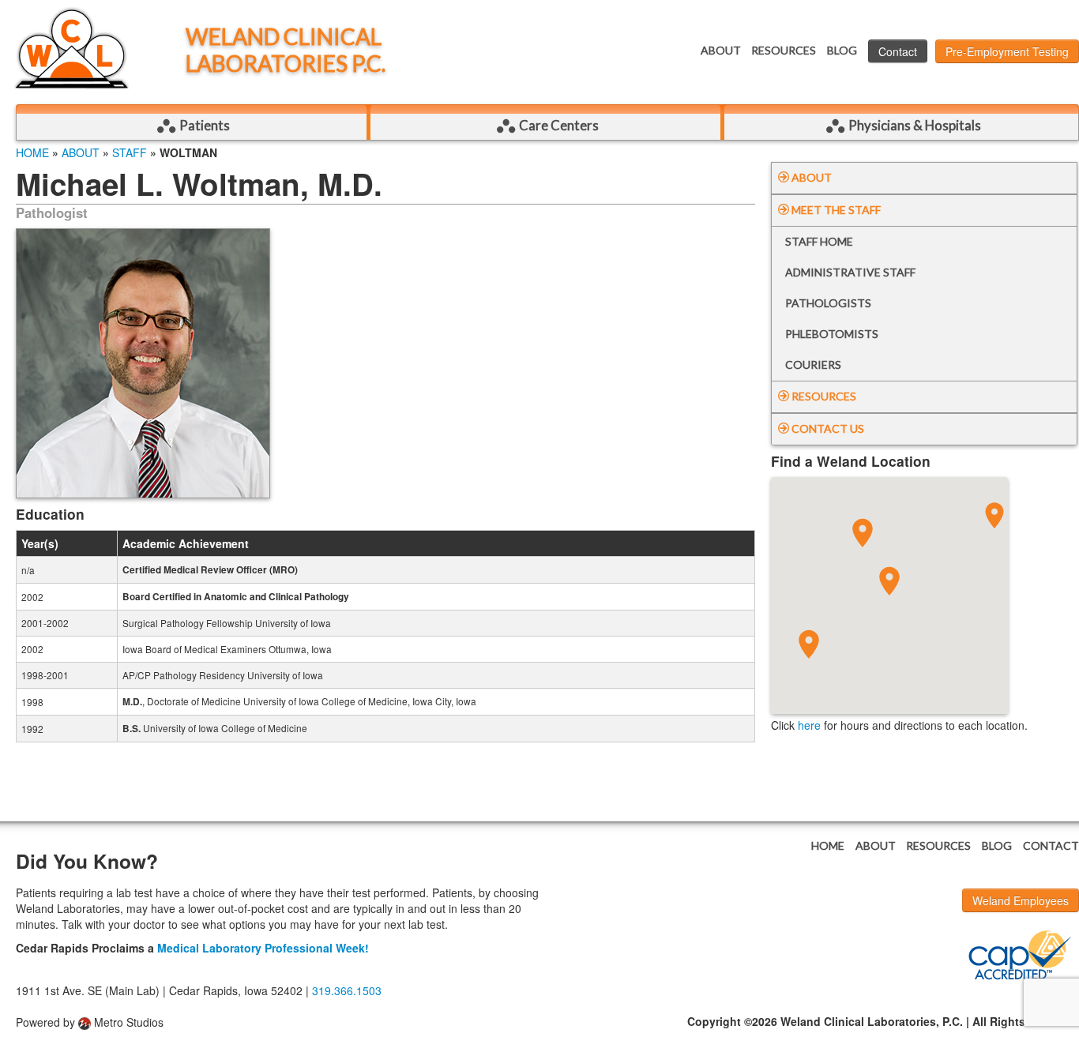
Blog (842, 50)
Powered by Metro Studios (90, 1022)
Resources (783, 50)
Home (32, 152)
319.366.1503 (347, 990)
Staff (129, 152)
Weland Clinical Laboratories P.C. (285, 50)
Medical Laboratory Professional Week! (263, 948)
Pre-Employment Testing (1007, 51)
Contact (897, 51)
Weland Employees (1020, 900)
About (721, 50)
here (809, 725)
